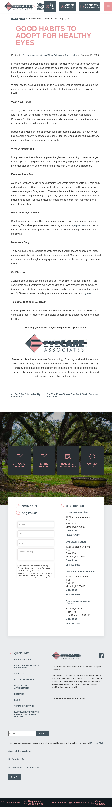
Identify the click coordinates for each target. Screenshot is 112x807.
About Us (19, 674)
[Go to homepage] (18, 6)
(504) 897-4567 (74, 623)
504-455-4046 (73, 594)
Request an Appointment (92, 6)
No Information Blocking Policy (24, 767)
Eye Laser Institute (76, 542)
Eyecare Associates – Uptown (78, 602)
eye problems (79, 225)
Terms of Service (24, 706)
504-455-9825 (73, 535)
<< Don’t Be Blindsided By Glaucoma (25, 395)
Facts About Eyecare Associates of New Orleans (26, 714)
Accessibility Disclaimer (20, 751)
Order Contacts (70, 6)
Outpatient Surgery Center (80, 571)
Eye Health (71, 55)
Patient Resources (25, 680)
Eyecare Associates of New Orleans (42, 55)
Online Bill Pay (53, 6)
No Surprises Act (16, 759)
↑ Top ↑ (14, 777)
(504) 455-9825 (29, 513)
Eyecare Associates (77, 512)
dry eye (87, 293)
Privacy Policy (22, 659)
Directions (71, 530)
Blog (23, 18)
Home (14, 18)
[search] (42, 733)
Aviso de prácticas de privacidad (26, 666)
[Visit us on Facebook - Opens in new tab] (101, 655)
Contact (19, 694)
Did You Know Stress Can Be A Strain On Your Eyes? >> (72, 395)
